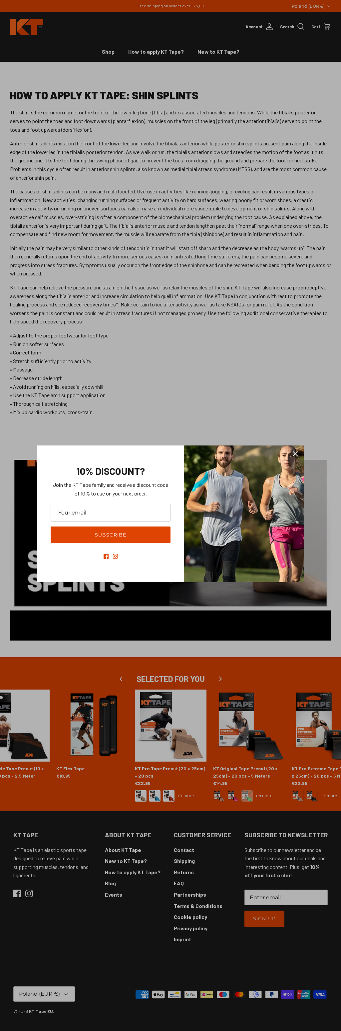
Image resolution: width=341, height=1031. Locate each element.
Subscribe (110, 535)
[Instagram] (115, 556)
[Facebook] (106, 556)
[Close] (295, 453)
